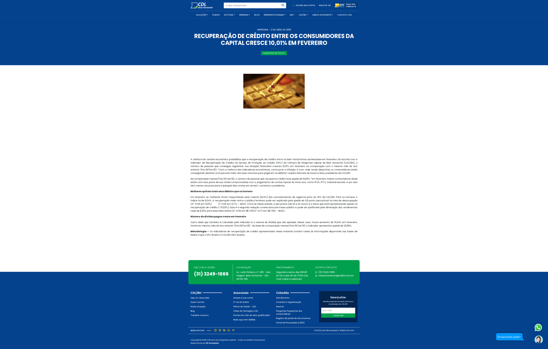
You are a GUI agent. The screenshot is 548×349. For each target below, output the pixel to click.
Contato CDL (344, 14)
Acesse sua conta (305, 5)
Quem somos (197, 302)
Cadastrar (338, 315)
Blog (257, 14)
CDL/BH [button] (302, 14)
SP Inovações (212, 343)
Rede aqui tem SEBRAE (244, 319)
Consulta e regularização (288, 302)
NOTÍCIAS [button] (228, 14)
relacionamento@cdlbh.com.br (336, 275)
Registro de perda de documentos (293, 318)
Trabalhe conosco (200, 315)
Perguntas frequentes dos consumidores (289, 312)
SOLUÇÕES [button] (201, 14)
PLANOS (216, 14)
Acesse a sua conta (243, 297)
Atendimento (282, 297)
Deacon (280, 306)
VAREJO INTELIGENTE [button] (322, 14)
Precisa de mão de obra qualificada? (251, 315)
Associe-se (325, 5)
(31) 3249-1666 (211, 274)
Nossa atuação (198, 306)
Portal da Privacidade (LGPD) (290, 322)
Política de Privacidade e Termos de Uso (334, 330)
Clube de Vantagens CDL (245, 311)
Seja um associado (200, 297)
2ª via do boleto (241, 302)
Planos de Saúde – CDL (244, 306)
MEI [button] (291, 14)
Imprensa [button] (243, 14)
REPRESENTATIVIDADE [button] (274, 14)
